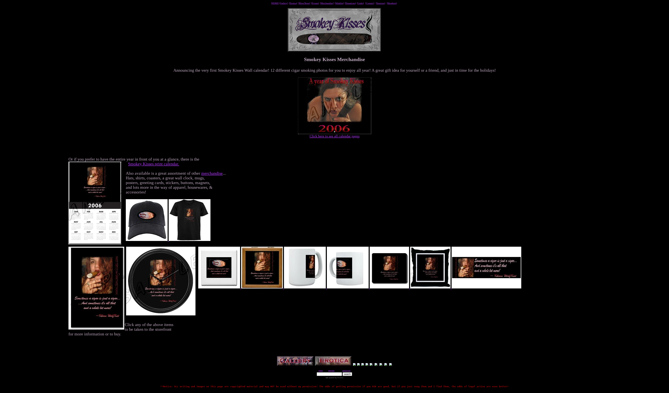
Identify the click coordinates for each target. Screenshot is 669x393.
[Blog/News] (304, 3)
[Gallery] (284, 3)
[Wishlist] (339, 3)
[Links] (360, 3)
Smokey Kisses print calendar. (153, 164)
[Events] (315, 3)
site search (330, 378)
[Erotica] (293, 3)
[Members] (392, 3)
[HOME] (275, 3)
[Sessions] (380, 3)
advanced (346, 371)
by (338, 378)
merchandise (212, 173)
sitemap (331, 371)
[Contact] (369, 3)
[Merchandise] (327, 3)
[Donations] (350, 3)
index (321, 371)
